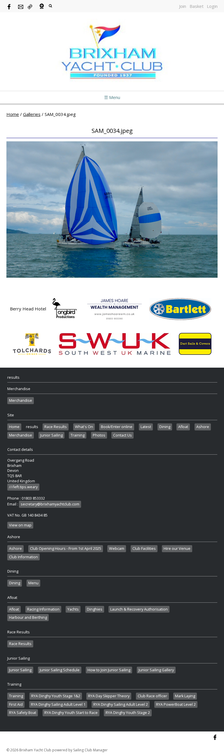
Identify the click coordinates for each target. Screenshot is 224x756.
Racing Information (43, 609)
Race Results (55, 426)
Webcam (116, 548)
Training (78, 435)
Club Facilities (144, 548)
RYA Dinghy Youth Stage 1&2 (55, 696)
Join (182, 6)
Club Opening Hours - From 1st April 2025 (65, 548)
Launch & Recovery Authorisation (139, 609)
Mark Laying (185, 696)
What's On (84, 426)
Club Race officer (152, 696)
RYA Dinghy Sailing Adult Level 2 (120, 704)
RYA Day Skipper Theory (109, 696)
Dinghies (94, 609)
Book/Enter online (116, 426)
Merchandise (20, 400)
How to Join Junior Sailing (109, 670)
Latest (146, 426)
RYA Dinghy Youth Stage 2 (128, 712)
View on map (20, 525)
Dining (164, 426)
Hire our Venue (177, 548)
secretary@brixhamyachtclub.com (50, 504)
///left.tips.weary (23, 486)
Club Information (23, 557)
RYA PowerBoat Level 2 (176, 704)
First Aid (16, 704)
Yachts (73, 609)
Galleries (32, 114)
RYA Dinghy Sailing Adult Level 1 (58, 704)
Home (12, 114)
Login (212, 6)
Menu (33, 583)
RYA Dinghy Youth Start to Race (71, 712)
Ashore (202, 426)
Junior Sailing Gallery (156, 670)
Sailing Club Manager (90, 750)
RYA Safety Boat (22, 712)
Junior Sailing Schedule (60, 670)
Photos (99, 435)
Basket (197, 6)
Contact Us (122, 435)
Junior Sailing (51, 435)
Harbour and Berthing (28, 617)
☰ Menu (112, 97)
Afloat (183, 426)
